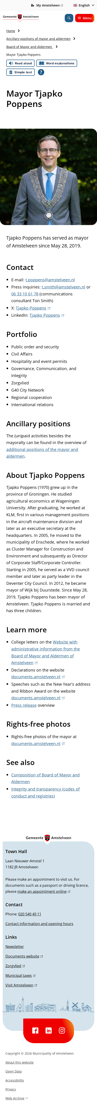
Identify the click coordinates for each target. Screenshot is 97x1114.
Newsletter (14, 946)
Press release (24, 705)
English (84, 5)
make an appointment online (43, 891)
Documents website (23, 956)
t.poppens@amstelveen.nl (50, 279)
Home (10, 31)
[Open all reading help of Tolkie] (41, 72)
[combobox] (83, 5)
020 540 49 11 (29, 914)
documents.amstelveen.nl (37, 676)
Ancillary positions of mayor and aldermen (38, 39)
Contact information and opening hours (39, 923)
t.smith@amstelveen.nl (63, 287)
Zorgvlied (14, 965)
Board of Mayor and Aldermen (29, 47)
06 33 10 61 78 (24, 294)
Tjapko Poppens (32, 308)
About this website (19, 1062)
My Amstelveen (49, 5)
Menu (87, 18)
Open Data (13, 1071)
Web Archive (14, 1098)
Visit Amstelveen (20, 985)
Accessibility (14, 1080)
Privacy (10, 1089)
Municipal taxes (19, 975)
